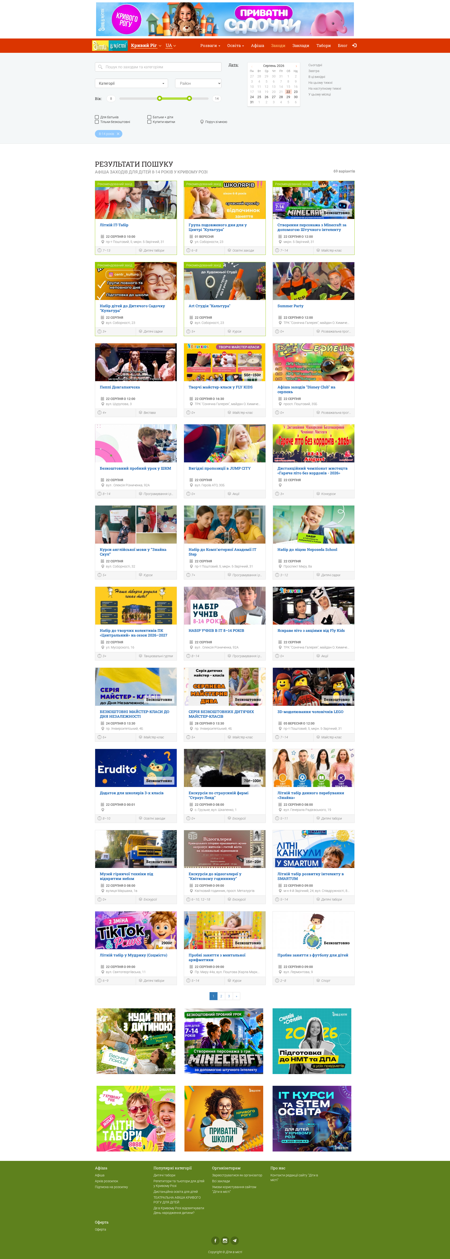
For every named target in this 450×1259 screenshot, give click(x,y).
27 (274, 97)
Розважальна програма (336, 331)
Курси (236, 331)
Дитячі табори (154, 250)
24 (252, 97)
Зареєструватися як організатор (237, 1175)
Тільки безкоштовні (115, 122)
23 (296, 92)
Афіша (257, 45)
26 (266, 97)
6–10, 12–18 (200, 899)
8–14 (106, 494)
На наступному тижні (324, 88)
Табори (323, 45)
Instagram (225, 1240)
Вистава (150, 413)
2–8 (283, 981)
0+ (282, 331)
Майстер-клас (331, 250)
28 (281, 97)
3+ (104, 331)
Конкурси (328, 494)
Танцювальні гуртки (158, 656)
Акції (235, 494)
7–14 (284, 250)
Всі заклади (221, 1181)
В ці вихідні (316, 77)
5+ (193, 331)
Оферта (100, 1229)
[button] (146, 45)
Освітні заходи (243, 250)
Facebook (215, 1240)
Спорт (325, 981)
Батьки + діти (163, 117)
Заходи (278, 45)
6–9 (106, 981)
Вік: (98, 98)
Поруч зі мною (216, 122)
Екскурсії (239, 818)
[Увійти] (355, 46)
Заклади (300, 45)
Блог (343, 45)
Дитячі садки (153, 331)
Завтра (313, 71)
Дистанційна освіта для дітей (176, 1192)
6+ (104, 737)
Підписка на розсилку (111, 1187)
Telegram (234, 1240)
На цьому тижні (320, 82)
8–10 (106, 818)
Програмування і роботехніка (159, 494)
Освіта (234, 45)
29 (288, 97)
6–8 (194, 250)
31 (252, 102)
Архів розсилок (106, 1181)
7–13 (106, 250)
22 (288, 92)
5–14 (284, 899)
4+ (104, 413)
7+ (193, 575)
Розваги (209, 45)
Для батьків (109, 117)
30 (296, 97)
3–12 (284, 575)
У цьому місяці (319, 94)
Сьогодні (315, 65)
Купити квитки (164, 122)
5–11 (284, 818)
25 (259, 97)
